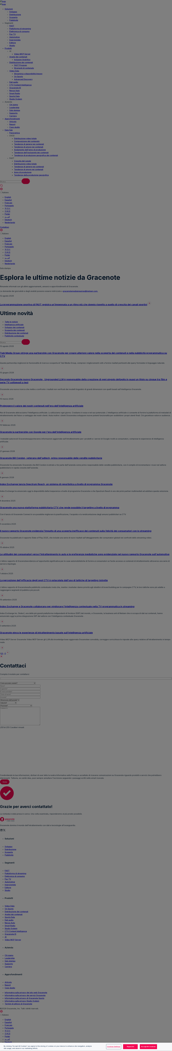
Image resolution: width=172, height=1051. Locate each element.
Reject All (130, 1046)
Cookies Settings (113, 1046)
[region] (86, 1047)
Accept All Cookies (148, 1046)
